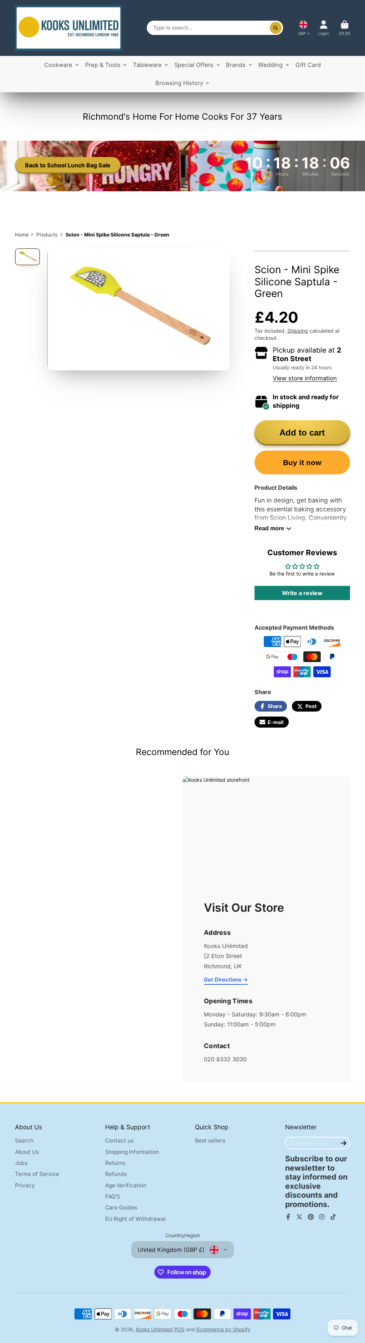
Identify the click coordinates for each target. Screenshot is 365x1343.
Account (323, 28)
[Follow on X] (299, 1217)
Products (46, 234)
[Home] (68, 28)
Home (22, 234)
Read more (269, 528)
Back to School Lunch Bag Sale (67, 165)
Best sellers (210, 1140)
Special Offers (194, 64)
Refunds (116, 1174)
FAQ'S (112, 1196)
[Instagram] (322, 1217)
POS (179, 1329)
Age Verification (125, 1185)
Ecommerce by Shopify (223, 1329)
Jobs (21, 1163)
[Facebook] (288, 1217)
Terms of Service (37, 1174)
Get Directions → (226, 979)
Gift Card (308, 64)
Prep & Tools (102, 64)
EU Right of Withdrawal (135, 1219)
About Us (27, 1152)
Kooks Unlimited (154, 1329)
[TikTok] (333, 1217)
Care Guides (121, 1207)
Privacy (25, 1185)
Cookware (58, 64)
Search (24, 1140)
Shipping (297, 331)
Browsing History (179, 83)
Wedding (270, 64)
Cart (344, 28)
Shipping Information (132, 1152)
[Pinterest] (311, 1217)
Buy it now (302, 462)
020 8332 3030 (225, 1059)
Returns (115, 1163)
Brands (236, 64)
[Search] (276, 28)
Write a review (302, 593)
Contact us (119, 1140)
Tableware (147, 64)
